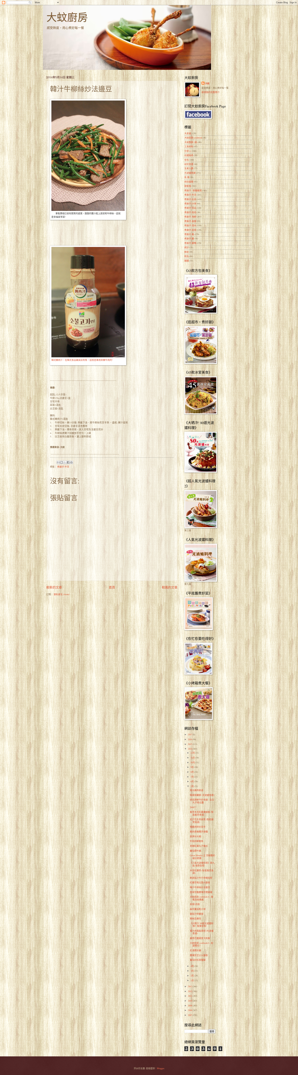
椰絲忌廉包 (195, 918)
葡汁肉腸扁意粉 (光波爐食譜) (201, 932)
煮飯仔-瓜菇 (190, 199)
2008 (190, 1010)
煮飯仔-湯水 (190, 225)
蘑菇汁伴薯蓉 (196, 913)
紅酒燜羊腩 (195, 950)
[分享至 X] (65, 462)
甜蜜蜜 (187, 185)
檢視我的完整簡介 (211, 92)
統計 (186, 247)
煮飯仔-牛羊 (63, 466)
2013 (190, 986)
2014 (190, 748)
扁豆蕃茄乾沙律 (198, 908)
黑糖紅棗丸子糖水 (199, 845)
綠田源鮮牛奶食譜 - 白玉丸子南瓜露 (202, 801)
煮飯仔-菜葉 (190, 229)
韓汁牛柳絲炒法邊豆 (200, 887)
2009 (190, 1005)
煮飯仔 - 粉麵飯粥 (193, 190)
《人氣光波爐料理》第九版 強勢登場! (202, 864)
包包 (186, 159)
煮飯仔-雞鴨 (190, 243)
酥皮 (186, 251)
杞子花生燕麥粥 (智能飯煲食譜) (201, 820)
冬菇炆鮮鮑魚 (196, 841)
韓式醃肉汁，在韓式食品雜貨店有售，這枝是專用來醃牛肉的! (82, 359)
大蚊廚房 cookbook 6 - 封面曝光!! (201, 944)
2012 (190, 991)
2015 (190, 744)
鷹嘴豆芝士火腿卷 (199, 955)
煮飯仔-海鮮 (190, 216)
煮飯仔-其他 (190, 212)
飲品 (186, 256)
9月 (192, 767)
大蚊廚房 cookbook (193, 137)
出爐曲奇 (188, 155)
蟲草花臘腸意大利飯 (200, 938)
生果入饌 (188, 168)
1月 (192, 980)
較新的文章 (54, 587)
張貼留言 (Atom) (61, 594)
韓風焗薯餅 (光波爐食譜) (202, 795)
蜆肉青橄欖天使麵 (199, 831)
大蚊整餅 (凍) (190, 142)
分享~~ (187, 150)
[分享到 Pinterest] (71, 462)
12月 (193, 752)
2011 (190, 995)
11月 (193, 757)
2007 (190, 1015)
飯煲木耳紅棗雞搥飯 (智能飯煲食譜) (201, 813)
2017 (190, 734)
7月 (192, 776)
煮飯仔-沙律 (190, 203)
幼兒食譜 (188, 164)
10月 (193, 762)
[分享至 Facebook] (68, 462)
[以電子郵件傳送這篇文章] (58, 462)
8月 (192, 771)
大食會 (187, 133)
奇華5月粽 (195, 904)
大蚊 (207, 83)
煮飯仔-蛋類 (190, 221)
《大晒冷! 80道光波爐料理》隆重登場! (201, 924)
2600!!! (193, 807)
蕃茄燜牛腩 (195, 850)
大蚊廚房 (67, 17)
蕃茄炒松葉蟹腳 (198, 959)
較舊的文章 (169, 587)
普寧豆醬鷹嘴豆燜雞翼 (201, 892)
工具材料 (188, 146)
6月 (192, 781)
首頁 (112, 587)
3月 (192, 970)
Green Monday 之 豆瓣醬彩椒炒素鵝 (202, 856)
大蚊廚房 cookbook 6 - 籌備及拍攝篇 (201, 898)
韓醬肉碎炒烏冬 (198, 826)
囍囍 (186, 260)
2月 (192, 975)
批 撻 (186, 177)
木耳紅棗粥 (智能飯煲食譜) (201, 871)
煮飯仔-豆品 (190, 207)
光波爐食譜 (190, 172)
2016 (190, 739)
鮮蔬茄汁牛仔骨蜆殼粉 (201, 877)
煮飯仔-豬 (189, 234)
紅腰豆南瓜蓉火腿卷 (200, 882)
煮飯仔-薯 (189, 238)
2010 (190, 1000)
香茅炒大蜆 (195, 836)
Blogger (160, 1068)
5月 (192, 786)
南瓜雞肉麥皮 (196, 790)
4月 (192, 966)
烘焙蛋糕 (188, 181)
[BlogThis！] (61, 462)
